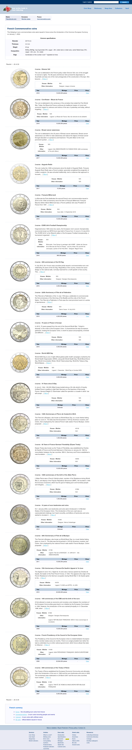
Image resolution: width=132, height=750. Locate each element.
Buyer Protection (63, 728)
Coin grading (47, 741)
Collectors (118, 8)
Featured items (47, 744)
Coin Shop (87, 8)
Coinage (89, 739)
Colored (18, 717)
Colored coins (62, 746)
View (87, 93)
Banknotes (61, 743)
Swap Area (108, 8)
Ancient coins (76, 744)
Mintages (60, 741)
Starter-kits (61, 744)
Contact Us (82, 728)
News (52, 728)
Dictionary (98, 8)
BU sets (18, 720)
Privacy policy (73, 728)
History (74, 735)
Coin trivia (46, 748)
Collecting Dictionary (92, 735)
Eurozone (60, 739)
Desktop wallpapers (92, 741)
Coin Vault (32, 737)
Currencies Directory (92, 737)
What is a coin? (47, 735)
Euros (17, 712)
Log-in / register (87, 2)
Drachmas (75, 737)
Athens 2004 (75, 741)
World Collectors (33, 741)
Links (88, 743)
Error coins (46, 739)
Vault (127, 8)
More (45, 79)
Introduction (61, 735)
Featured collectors (48, 746)
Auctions (45, 743)
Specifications (62, 737)
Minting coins (47, 737)
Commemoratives (21, 714)
